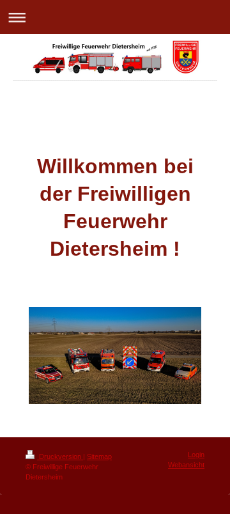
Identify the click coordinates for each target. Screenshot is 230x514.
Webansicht (186, 465)
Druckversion (60, 456)
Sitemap (99, 456)
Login (196, 454)
